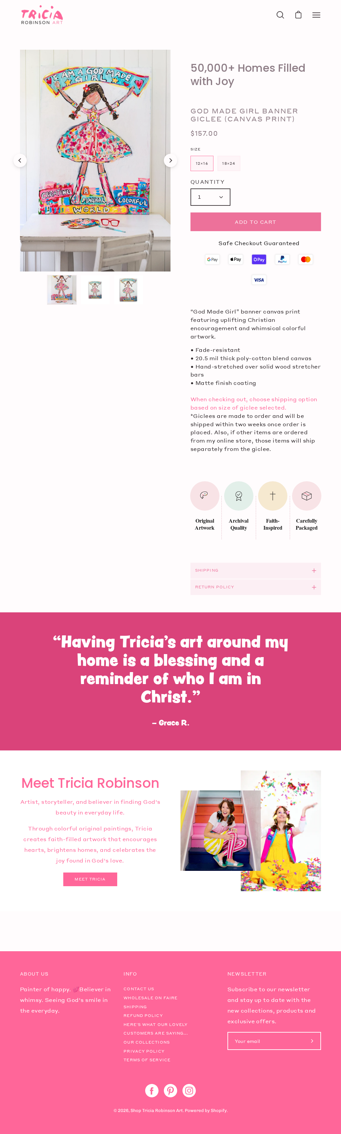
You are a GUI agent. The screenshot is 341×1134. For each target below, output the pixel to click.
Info (130, 974)
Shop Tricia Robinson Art (157, 1110)
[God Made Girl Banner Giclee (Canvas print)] (62, 290)
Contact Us (139, 989)
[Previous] (20, 160)
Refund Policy (143, 1015)
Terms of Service (147, 1060)
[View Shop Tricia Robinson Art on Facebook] (152, 1090)
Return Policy (214, 587)
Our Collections (147, 1042)
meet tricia (90, 879)
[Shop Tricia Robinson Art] (41, 15)
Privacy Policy (144, 1051)
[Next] (170, 160)
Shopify (219, 1110)
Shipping (206, 570)
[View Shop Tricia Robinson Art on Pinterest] (170, 1090)
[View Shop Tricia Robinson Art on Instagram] (189, 1090)
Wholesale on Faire (150, 998)
